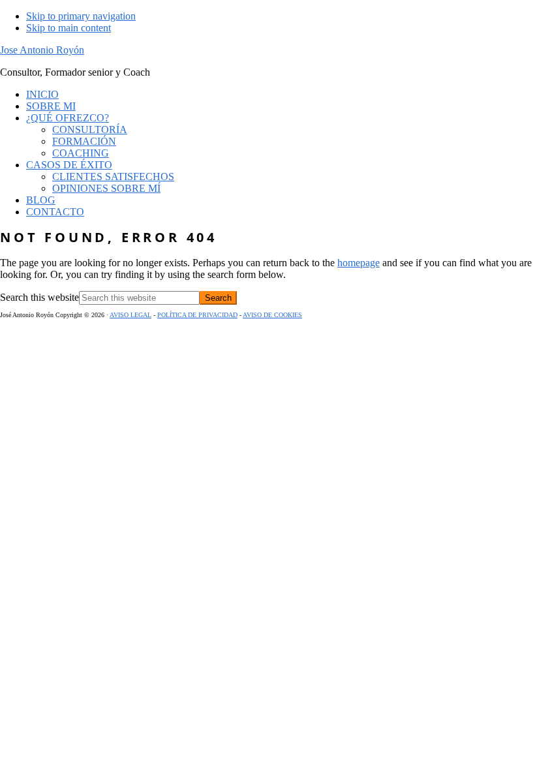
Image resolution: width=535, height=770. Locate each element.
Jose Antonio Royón (42, 49)
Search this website (39, 297)
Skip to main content (68, 27)
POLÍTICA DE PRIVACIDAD (197, 314)
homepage (358, 262)
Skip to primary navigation (81, 16)
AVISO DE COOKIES (272, 314)
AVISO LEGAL (130, 314)
